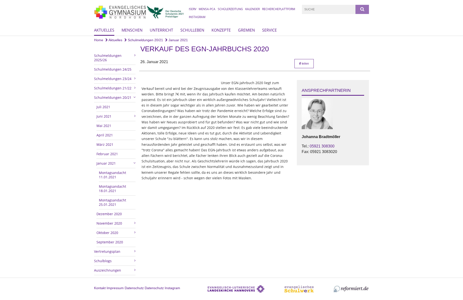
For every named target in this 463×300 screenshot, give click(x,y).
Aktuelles (104, 30)
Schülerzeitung (230, 9)
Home (98, 40)
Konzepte (221, 30)
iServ (192, 9)
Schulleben (192, 30)
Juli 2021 (103, 107)
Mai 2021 (103, 125)
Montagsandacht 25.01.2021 (112, 202)
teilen (305, 63)
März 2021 (104, 144)
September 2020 (109, 242)
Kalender (252, 9)
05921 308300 (322, 146)
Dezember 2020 (109, 214)
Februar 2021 (107, 154)
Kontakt (100, 288)
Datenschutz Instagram (162, 288)
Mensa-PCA (207, 9)
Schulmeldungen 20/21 (145, 40)
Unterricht (161, 30)
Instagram (197, 17)
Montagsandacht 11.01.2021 (112, 174)
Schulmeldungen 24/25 (112, 69)
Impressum (115, 288)
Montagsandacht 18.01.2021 (112, 188)
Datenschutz (134, 288)
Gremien (246, 30)
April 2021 (104, 135)
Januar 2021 (178, 40)
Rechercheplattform (278, 9)
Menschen (132, 30)
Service (269, 30)
